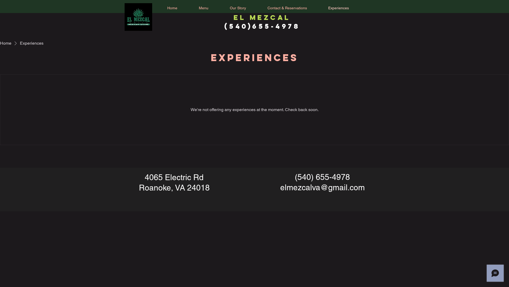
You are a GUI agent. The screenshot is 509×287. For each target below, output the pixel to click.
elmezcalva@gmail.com (322, 187)
